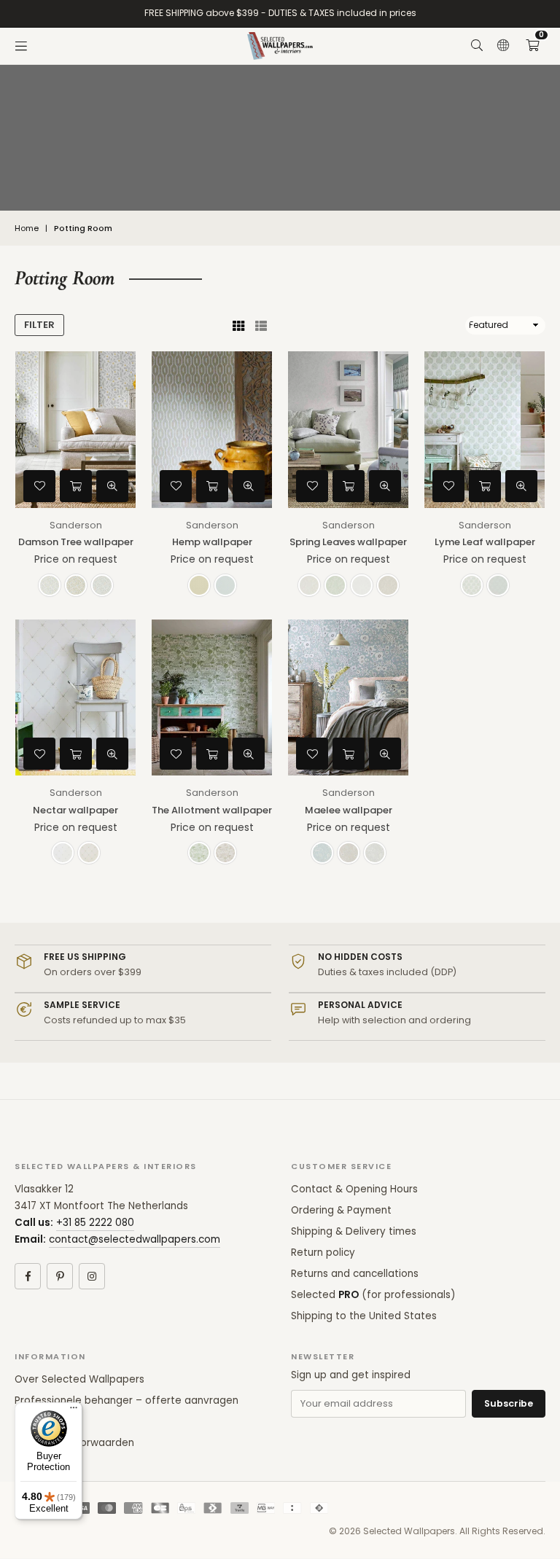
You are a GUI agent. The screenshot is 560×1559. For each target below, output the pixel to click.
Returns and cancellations (355, 1274)
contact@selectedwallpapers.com (134, 1239)
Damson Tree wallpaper (75, 542)
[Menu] (21, 46)
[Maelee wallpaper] (348, 698)
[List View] (261, 325)
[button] (532, 46)
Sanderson (76, 525)
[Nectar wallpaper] (75, 698)
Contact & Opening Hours (354, 1189)
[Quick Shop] (76, 486)
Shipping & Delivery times (353, 1231)
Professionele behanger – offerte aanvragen (126, 1400)
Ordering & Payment (341, 1210)
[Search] (477, 46)
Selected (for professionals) (373, 1295)
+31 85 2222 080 (95, 1223)
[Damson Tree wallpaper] (75, 429)
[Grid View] (238, 325)
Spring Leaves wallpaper (348, 542)
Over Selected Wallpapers (79, 1379)
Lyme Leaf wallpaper (485, 542)
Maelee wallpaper (348, 810)
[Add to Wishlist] (39, 486)
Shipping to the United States (364, 1316)
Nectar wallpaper (75, 810)
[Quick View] (112, 486)
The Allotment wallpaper (212, 810)
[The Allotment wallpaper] (212, 698)
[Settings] (503, 46)
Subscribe (508, 1403)
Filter (39, 325)
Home (27, 228)
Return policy (323, 1252)
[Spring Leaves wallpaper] (348, 429)
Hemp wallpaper (212, 542)
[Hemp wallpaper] (212, 429)
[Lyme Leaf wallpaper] (484, 429)
